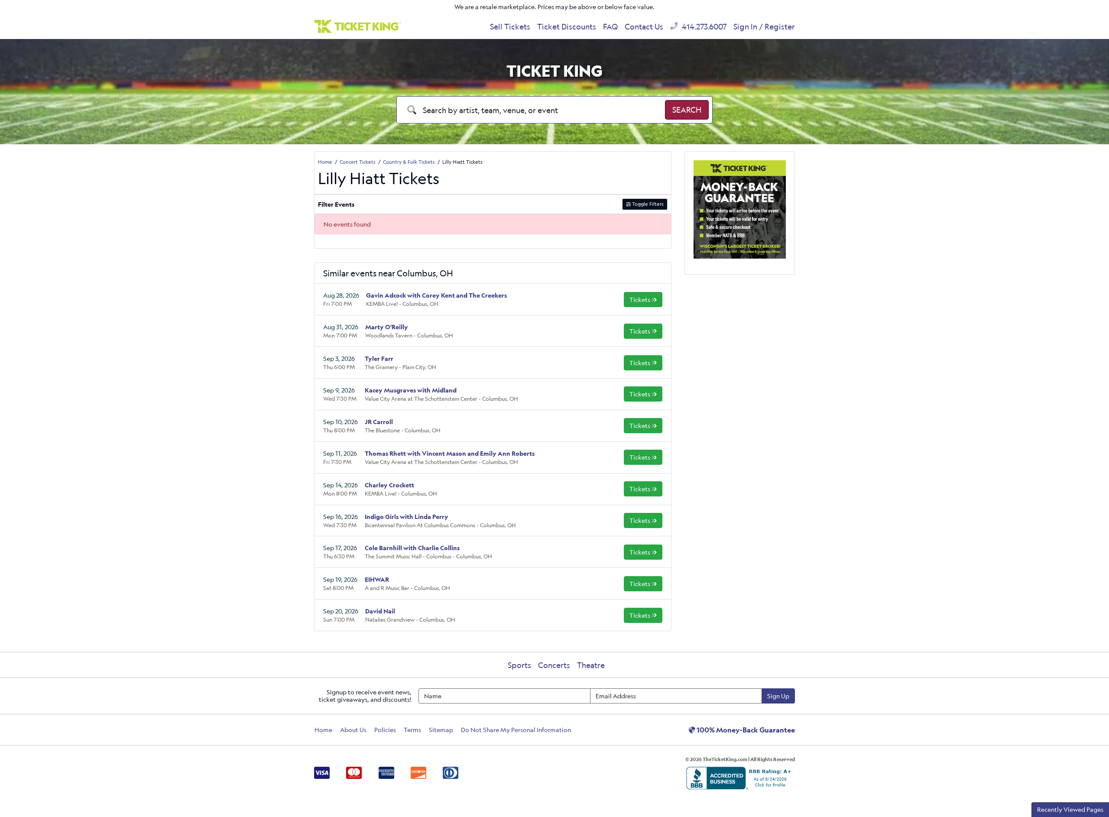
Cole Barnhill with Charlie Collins (412, 548)
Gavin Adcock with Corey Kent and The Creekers (436, 295)
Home (323, 730)
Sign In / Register (764, 26)
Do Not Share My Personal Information (516, 730)
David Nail (380, 611)
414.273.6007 (703, 26)
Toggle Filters (647, 204)
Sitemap (441, 730)
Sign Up (778, 696)
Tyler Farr (379, 358)
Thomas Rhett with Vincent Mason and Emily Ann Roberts (450, 453)
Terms (412, 730)
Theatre (591, 665)
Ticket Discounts (566, 26)
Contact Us (644, 26)
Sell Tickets (510, 26)
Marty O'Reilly (386, 327)
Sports (519, 665)
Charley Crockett (389, 485)
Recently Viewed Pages (1070, 809)
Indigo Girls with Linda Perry (406, 516)
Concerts (554, 665)
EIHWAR (377, 579)
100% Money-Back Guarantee (745, 730)
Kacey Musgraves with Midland (411, 390)
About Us (353, 730)
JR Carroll (379, 422)
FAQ (610, 26)
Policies (385, 730)
